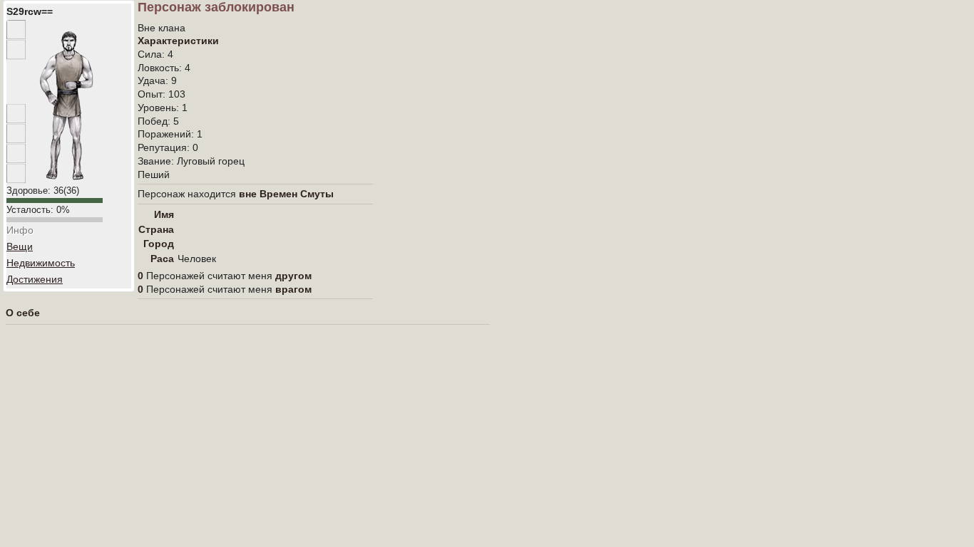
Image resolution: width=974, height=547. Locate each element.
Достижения (34, 279)
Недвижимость (40, 263)
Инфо (20, 230)
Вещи (19, 246)
